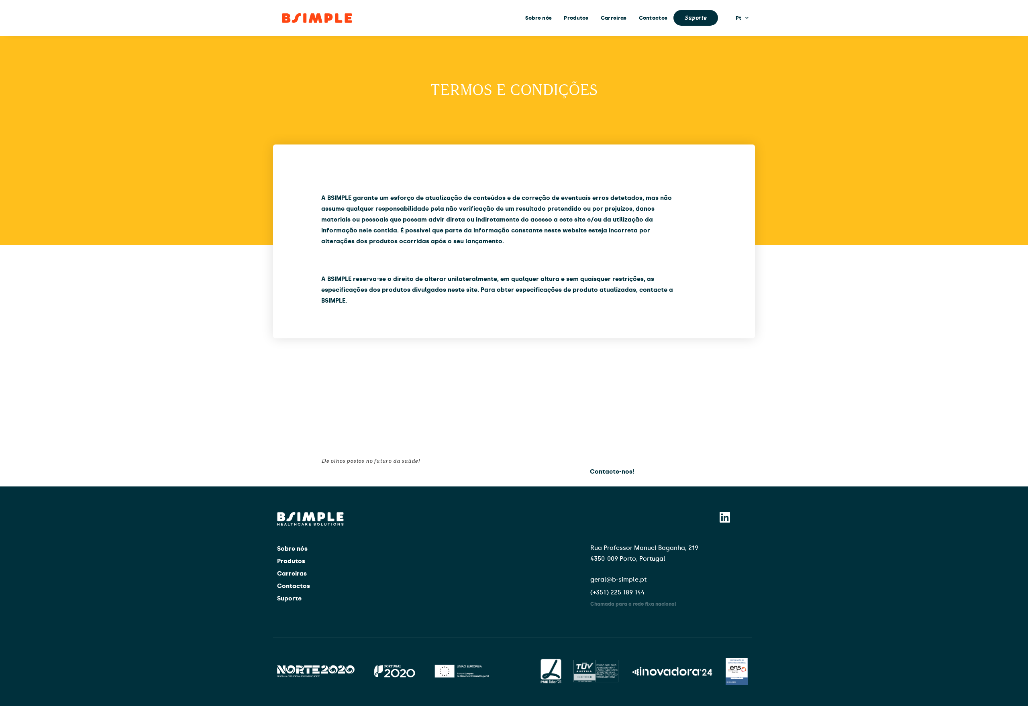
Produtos (576, 18)
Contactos (653, 18)
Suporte (696, 17)
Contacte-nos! (612, 471)
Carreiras (614, 18)
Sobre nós (538, 18)
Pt (739, 18)
